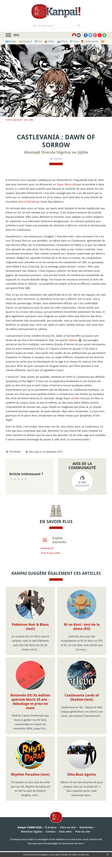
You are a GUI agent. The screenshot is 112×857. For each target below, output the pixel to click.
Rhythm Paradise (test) (30, 774)
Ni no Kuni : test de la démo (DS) (82, 627)
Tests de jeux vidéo (50, 553)
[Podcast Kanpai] (104, 35)
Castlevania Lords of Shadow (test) (82, 697)
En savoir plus (83, 854)
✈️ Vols (38, 41)
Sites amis (65, 831)
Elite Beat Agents (81, 774)
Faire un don (68, 827)
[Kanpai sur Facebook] (86, 35)
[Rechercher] (79, 25)
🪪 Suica (74, 41)
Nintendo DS (47, 548)
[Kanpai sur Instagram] (95, 35)
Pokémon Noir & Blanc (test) (30, 627)
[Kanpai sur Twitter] (90, 35)
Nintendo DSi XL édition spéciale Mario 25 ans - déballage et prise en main (30, 701)
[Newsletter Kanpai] (79, 35)
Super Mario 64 (66, 184)
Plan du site (82, 831)
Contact (50, 831)
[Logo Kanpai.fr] (56, 11)
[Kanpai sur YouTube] (100, 35)
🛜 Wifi (104, 41)
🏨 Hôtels (49, 41)
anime (75, 398)
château (73, 340)
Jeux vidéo (29, 119)
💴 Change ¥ (25, 41)
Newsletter (86, 827)
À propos (50, 827)
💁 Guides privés (90, 41)
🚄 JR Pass (62, 41)
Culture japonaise (14, 119)
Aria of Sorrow (26, 201)
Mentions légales (31, 831)
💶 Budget (11, 41)
